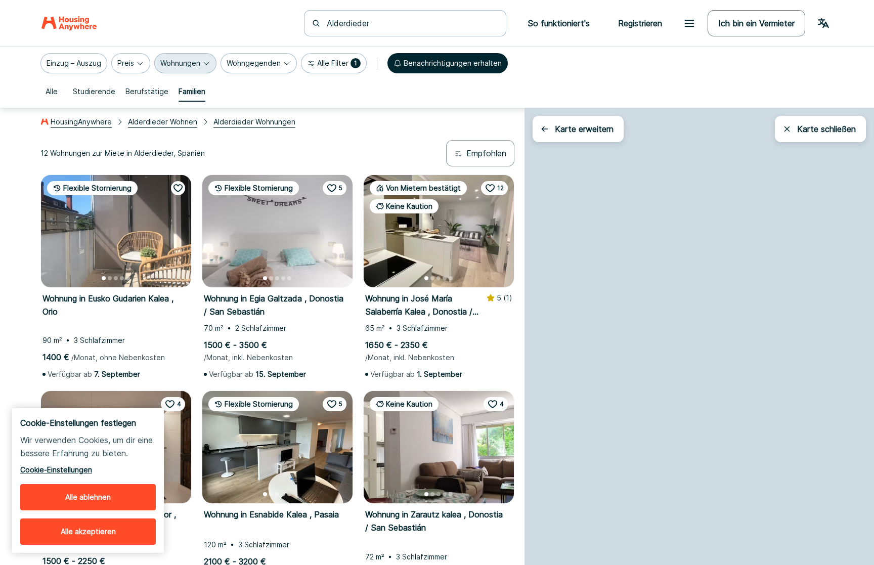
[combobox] (411, 23)
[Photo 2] (110, 278)
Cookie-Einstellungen (56, 469)
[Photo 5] (128, 278)
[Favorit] (178, 188)
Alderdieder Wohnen (162, 121)
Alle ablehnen (88, 497)
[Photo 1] (104, 278)
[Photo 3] (116, 278)
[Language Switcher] (823, 23)
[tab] (51, 91)
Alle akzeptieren (88, 531)
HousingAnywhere (81, 121)
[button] (73, 63)
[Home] (69, 23)
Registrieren (640, 23)
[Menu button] (689, 23)
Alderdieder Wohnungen (254, 121)
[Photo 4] (122, 278)
